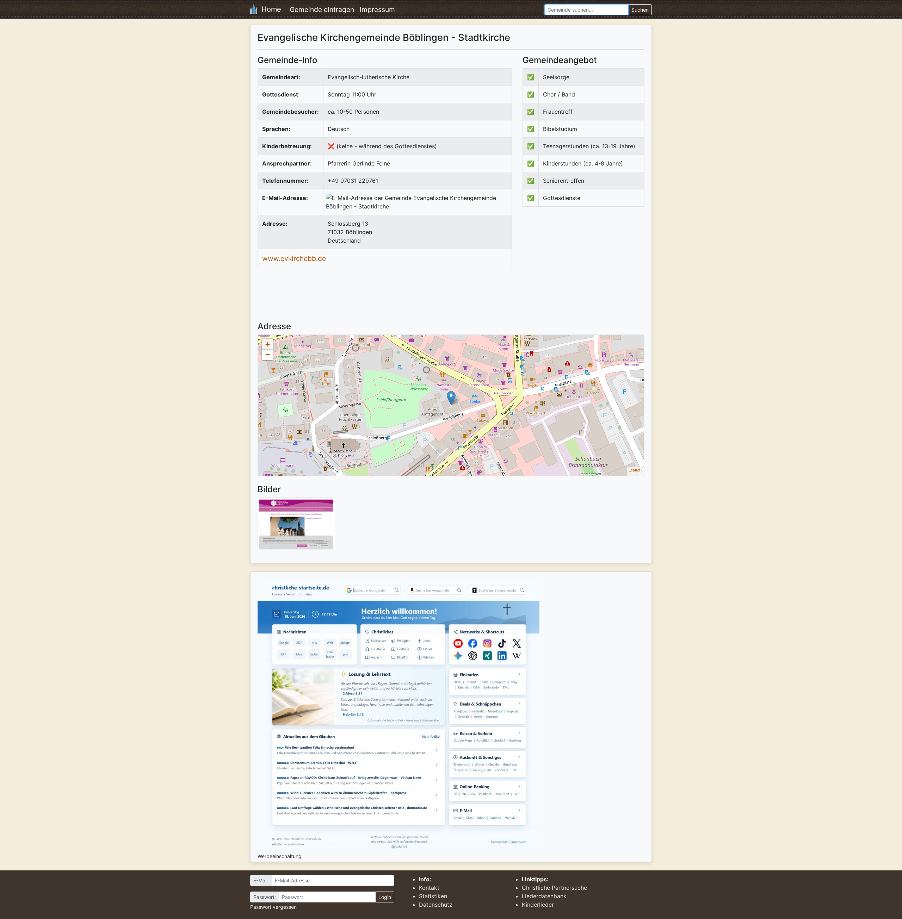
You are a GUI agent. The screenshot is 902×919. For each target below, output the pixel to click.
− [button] (267, 354)
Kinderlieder (538, 904)
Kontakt (429, 887)
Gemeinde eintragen (322, 9)
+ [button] (267, 344)
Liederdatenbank (544, 896)
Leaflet (634, 470)
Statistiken (433, 896)
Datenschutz (435, 904)
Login (384, 897)
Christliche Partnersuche (554, 887)
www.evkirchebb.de (294, 258)
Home (269, 9)
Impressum (377, 9)
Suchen (640, 10)
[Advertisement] (582, 270)
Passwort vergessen (273, 907)
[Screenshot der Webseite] (296, 526)
